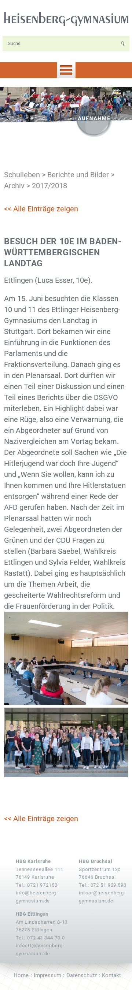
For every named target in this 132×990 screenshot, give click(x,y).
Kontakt (111, 975)
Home (21, 975)
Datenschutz (81, 975)
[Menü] (66, 70)
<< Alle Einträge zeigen (41, 208)
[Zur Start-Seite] (66, 18)
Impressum (47, 975)
